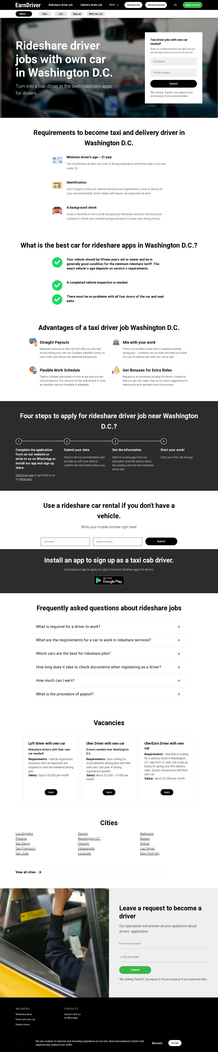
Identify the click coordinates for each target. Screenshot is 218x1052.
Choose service (156, 5)
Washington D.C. (89, 839)
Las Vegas (147, 848)
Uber (44, 14)
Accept (175, 1043)
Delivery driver (23, 1024)
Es (175, 4)
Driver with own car (25, 1019)
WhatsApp (25, 479)
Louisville (84, 853)
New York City (149, 853)
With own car (96, 14)
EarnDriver (28, 5)
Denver (83, 834)
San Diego (23, 843)
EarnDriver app (25, 475)
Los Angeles (24, 834)
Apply (51, 792)
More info (157, 1043)
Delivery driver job (91, 4)
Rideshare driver (24, 1014)
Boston (145, 839)
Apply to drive (192, 5)
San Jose (22, 853)
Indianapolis (86, 848)
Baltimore (147, 834)
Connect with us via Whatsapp (72, 1016)
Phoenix (21, 839)
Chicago (83, 843)
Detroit (144, 843)
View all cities (26, 872)
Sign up (77, 14)
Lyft (61, 14)
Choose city (133, 5)
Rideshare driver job (61, 4)
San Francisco (25, 848)
